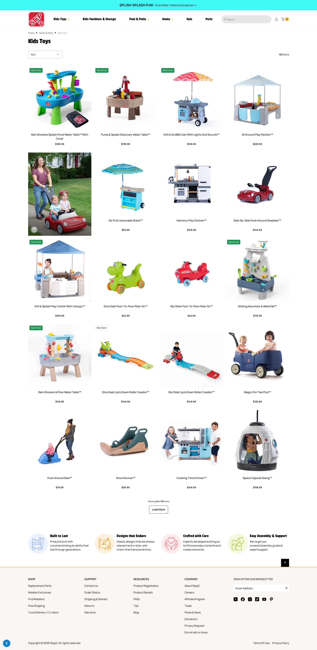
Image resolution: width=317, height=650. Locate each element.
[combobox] (246, 19)
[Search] (225, 19)
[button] (61, 19)
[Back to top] (285, 563)
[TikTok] (257, 599)
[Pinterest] (271, 599)
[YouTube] (264, 599)
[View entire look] (34, 229)
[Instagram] (250, 599)
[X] (236, 599)
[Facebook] (243, 599)
